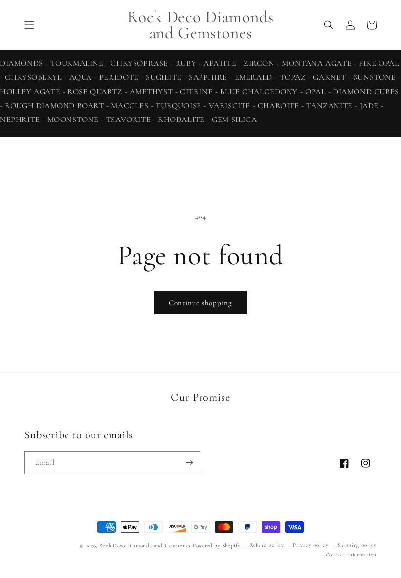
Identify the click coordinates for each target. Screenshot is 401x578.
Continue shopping (200, 302)
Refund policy (266, 545)
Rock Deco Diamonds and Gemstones (145, 545)
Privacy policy (311, 545)
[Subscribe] (189, 462)
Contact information (351, 555)
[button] (29, 25)
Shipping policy (357, 545)
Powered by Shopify (217, 545)
